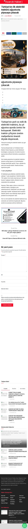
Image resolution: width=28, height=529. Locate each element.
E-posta (3, 281)
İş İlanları (12, 501)
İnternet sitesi (4, 288)
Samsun (21, 495)
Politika (12, 503)
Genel (11, 497)
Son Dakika (22, 497)
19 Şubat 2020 (17, 15)
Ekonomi (12, 495)
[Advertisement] (14, 318)
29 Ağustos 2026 (12, 453)
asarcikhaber (8, 15)
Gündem (12, 499)
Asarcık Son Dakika (4, 500)
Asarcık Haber (4, 497)
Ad (2, 274)
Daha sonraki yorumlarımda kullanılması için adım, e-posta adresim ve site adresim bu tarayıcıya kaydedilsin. (12, 299)
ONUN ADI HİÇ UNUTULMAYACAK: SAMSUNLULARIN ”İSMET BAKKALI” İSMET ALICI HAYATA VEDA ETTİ (12, 442)
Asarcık (3, 495)
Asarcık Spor (4, 503)
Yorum (3, 255)
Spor (20, 499)
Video (20, 501)
